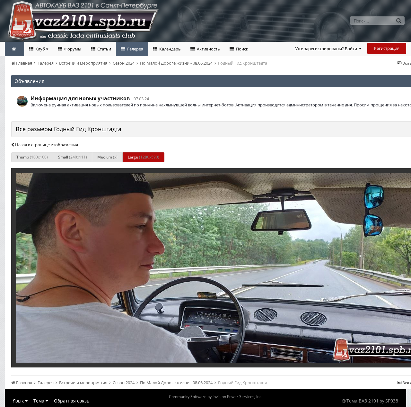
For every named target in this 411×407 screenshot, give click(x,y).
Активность (208, 49)
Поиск (241, 49)
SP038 (391, 401)
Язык (19, 401)
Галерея (134, 49)
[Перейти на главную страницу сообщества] (14, 49)
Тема (39, 401)
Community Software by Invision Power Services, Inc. (215, 396)
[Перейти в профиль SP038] (22, 101)
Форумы (72, 49)
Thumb (32, 157)
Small (72, 157)
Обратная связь (71, 401)
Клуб (40, 49)
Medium (107, 157)
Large (143, 157)
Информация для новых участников (80, 98)
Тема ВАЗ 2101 (362, 401)
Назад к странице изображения (46, 145)
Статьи (103, 49)
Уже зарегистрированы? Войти (327, 48)
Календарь (169, 49)
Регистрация (386, 48)
